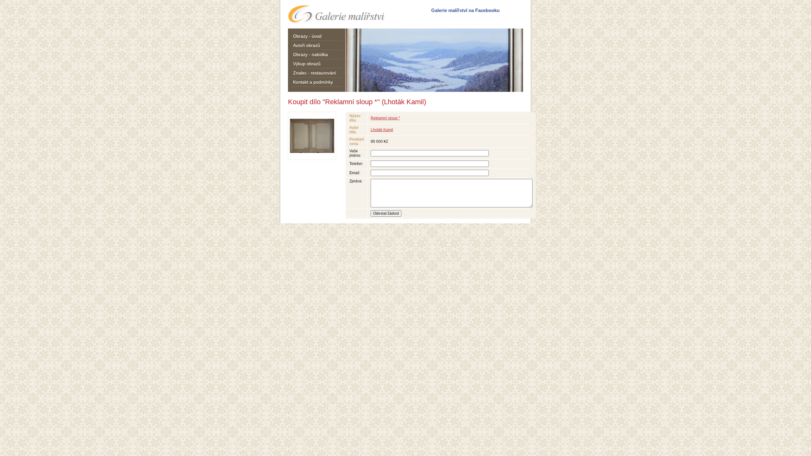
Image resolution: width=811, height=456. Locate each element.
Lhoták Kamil (382, 130)
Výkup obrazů (307, 63)
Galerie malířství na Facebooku (465, 10)
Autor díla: (354, 129)
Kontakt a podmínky (313, 82)
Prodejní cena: (356, 141)
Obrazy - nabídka (310, 54)
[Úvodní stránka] (337, 14)
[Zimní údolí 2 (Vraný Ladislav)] (434, 60)
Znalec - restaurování (314, 72)
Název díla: (355, 118)
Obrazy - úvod (307, 36)
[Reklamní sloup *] (312, 136)
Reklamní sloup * (385, 118)
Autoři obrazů (306, 45)
